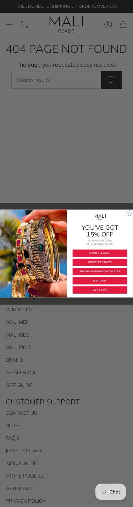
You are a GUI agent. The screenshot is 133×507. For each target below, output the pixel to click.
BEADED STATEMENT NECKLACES (99, 271)
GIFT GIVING (100, 290)
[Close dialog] (129, 213)
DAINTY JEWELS (99, 253)
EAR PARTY (99, 280)
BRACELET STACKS (99, 262)
